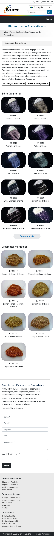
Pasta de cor (7, 490)
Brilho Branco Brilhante (13, 201)
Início (6, 32)
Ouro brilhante (40, 118)
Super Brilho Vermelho (13, 366)
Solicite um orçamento (38, 84)
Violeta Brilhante (40, 146)
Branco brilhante (13, 118)
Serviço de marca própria (11, 498)
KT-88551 (40, 333)
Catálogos (6, 505)
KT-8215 (40, 170)
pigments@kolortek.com (42, 1)
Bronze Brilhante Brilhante (13, 274)
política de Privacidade (42, 534)
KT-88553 (13, 363)
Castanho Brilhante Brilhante (40, 274)
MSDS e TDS (7, 503)
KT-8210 (13, 115)
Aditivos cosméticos (10, 487)
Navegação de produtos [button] (15, 43)
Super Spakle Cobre (40, 336)
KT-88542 (13, 301)
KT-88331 (40, 301)
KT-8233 (40, 225)
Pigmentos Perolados (19, 32)
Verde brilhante (40, 173)
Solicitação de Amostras (14, 84)
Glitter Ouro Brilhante (40, 201)
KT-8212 (13, 143)
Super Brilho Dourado (13, 336)
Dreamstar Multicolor (14, 246)
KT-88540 (13, 271)
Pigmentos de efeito (10, 485)
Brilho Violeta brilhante (40, 228)
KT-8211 (40, 115)
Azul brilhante (13, 173)
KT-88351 (13, 333)
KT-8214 (13, 170)
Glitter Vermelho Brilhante (13, 228)
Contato (5, 508)
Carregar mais (27, 236)
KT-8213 (40, 143)
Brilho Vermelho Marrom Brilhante (13, 305)
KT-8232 (13, 225)
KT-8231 (40, 198)
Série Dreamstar (11, 93)
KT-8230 (13, 198)
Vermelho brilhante (13, 146)
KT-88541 (40, 271)
